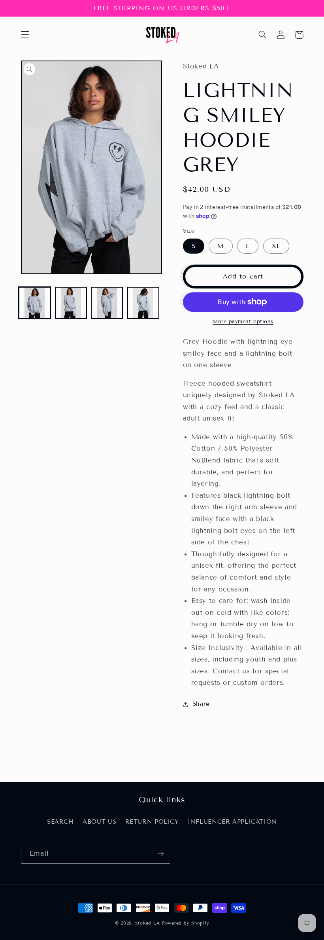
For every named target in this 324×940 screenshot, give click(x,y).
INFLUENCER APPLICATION (232, 821)
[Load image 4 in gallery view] (143, 303)
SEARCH (60, 821)
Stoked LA (147, 923)
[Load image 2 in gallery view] (71, 303)
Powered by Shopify (185, 923)
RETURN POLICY (152, 821)
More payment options (243, 321)
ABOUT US (99, 821)
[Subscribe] (160, 853)
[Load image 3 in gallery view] (107, 303)
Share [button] (201, 703)
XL (276, 246)
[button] (25, 35)
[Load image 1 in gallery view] (35, 303)
